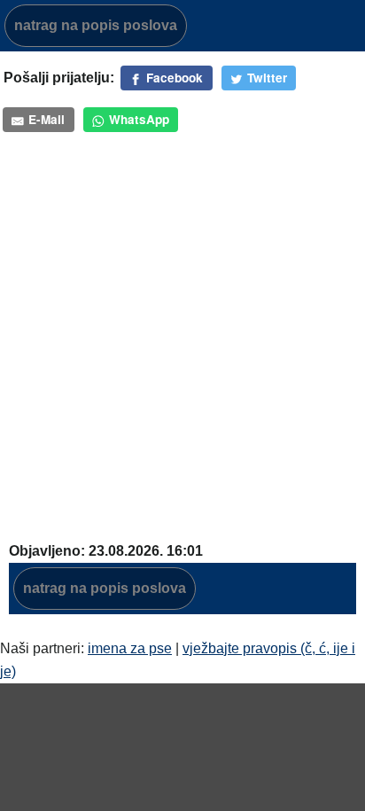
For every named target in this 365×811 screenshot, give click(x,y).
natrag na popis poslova (95, 25)
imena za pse (130, 648)
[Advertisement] (182, 326)
